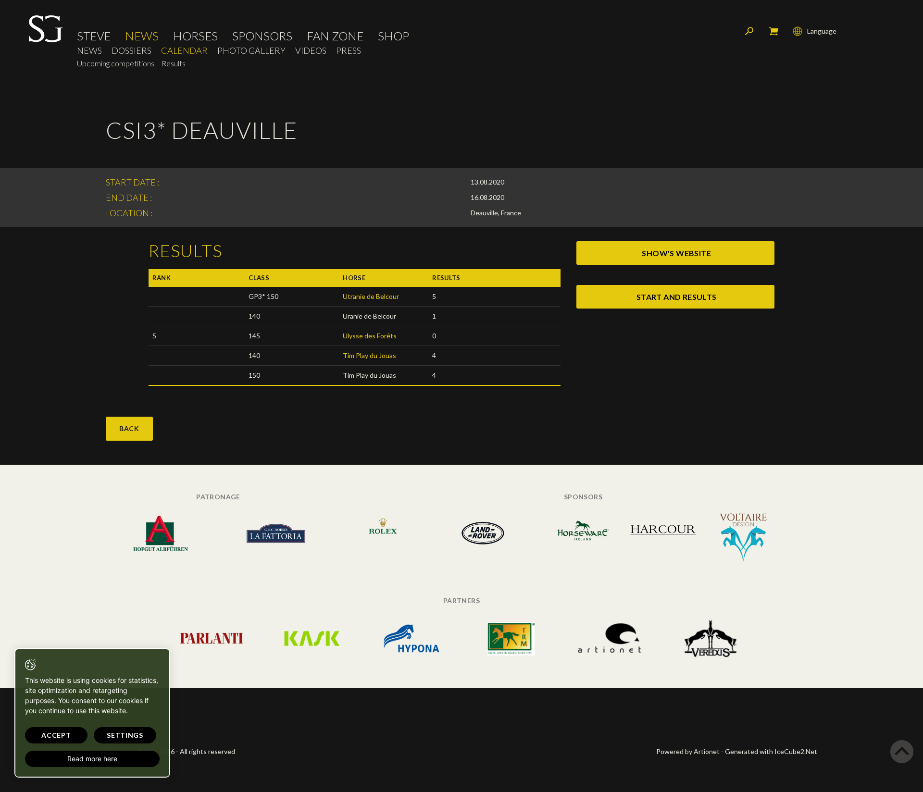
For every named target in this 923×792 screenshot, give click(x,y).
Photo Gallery (251, 51)
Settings (125, 735)
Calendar (184, 51)
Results (174, 63)
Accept (56, 735)
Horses (195, 36)
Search (749, 31)
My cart (773, 31)
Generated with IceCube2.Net (771, 751)
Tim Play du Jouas (369, 355)
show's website (676, 253)
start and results (676, 296)
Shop (393, 36)
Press (348, 51)
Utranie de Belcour (371, 296)
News (142, 36)
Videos (310, 51)
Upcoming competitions (115, 63)
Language (821, 31)
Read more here (92, 759)
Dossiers (131, 51)
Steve (94, 36)
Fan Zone (335, 36)
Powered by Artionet (688, 751)
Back (129, 428)
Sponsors (262, 36)
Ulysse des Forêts (370, 336)
